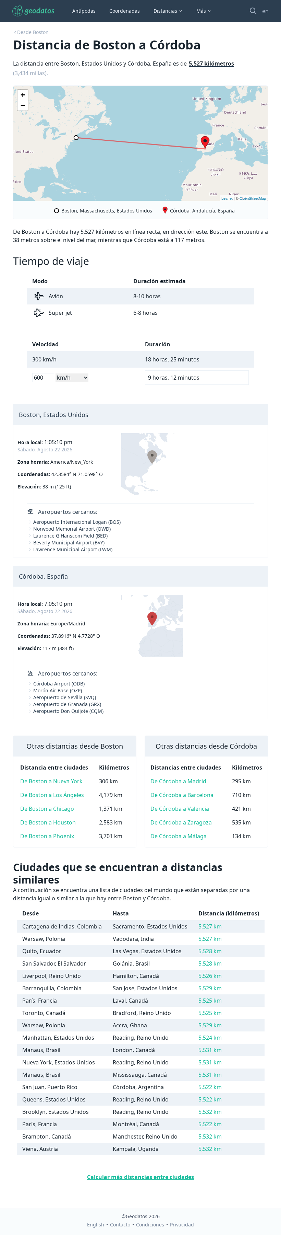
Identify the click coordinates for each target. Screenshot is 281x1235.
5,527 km (210, 926)
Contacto (120, 1224)
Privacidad (182, 1224)
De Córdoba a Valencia (179, 808)
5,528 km (210, 951)
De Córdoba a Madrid (178, 781)
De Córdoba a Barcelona (181, 795)
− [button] (23, 105)
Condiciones (150, 1224)
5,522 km (210, 1087)
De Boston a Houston (48, 822)
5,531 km (210, 1050)
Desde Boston (33, 32)
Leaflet (227, 198)
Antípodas (84, 11)
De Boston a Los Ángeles (52, 795)
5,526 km (210, 976)
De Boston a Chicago (47, 808)
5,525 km (210, 1000)
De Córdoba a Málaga (178, 836)
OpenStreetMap (253, 198)
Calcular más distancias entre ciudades (140, 1177)
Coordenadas (124, 11)
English (95, 1224)
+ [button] (23, 95)
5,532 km (210, 1112)
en (265, 11)
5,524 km (210, 1037)
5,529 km (210, 988)
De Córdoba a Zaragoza (181, 822)
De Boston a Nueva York (51, 781)
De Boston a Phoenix (47, 836)
